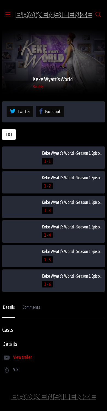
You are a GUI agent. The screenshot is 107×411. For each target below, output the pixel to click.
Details (9, 307)
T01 (8, 134)
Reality (38, 86)
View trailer (22, 357)
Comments (31, 307)
